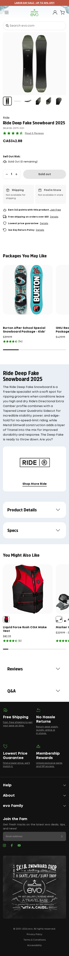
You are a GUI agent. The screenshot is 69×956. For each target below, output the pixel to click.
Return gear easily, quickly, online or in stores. (47, 730)
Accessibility (34, 945)
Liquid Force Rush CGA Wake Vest (25, 629)
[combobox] (34, 25)
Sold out (44, 174)
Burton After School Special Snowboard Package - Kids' (24, 330)
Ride (6, 117)
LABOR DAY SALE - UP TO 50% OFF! (34, 3)
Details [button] (54, 217)
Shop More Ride (34, 484)
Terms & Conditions (34, 940)
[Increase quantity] (16, 174)
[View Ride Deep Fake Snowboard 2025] (7, 101)
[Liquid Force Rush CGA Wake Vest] (28, 589)
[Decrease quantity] (6, 174)
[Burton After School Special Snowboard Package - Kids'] (28, 290)
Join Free (55, 210)
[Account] (55, 12)
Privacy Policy (34, 934)
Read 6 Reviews (34, 133)
